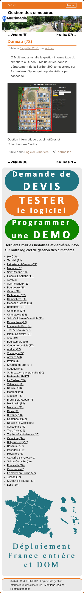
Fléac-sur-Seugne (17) (20, 275)
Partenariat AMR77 (18, 376)
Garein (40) (13, 291)
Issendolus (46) (16, 449)
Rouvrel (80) (14, 388)
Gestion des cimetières (30, 12)
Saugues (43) (15, 368)
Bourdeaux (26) (16, 287)
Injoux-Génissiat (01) (19, 333)
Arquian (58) (17, 34)
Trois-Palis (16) (16, 430)
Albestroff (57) (15, 395)
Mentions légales (54, 585)
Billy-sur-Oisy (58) (17, 442)
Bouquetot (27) (16, 306)
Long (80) (13, 484)
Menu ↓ (71, 5)
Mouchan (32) (15, 407)
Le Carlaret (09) (16, 380)
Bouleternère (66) (17, 341)
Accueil (12, 5)
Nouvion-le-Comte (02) (20, 422)
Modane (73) (14, 268)
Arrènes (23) (14, 357)
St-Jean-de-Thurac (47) (20, 480)
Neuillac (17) (66, 34)
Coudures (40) (15, 469)
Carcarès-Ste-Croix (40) (21, 457)
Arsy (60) (12, 337)
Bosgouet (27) (15, 446)
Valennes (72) (15, 384)
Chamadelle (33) (17, 314)
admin (49, 48)
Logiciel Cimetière (36, 152)
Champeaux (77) (17, 419)
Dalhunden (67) (16, 295)
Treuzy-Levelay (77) (19, 330)
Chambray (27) (16, 310)
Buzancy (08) (15, 415)
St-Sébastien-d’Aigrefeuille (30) (25, 372)
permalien (64, 152)
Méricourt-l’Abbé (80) (19, 303)
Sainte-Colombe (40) (19, 461)
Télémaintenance (20, 588)
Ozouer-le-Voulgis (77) (20, 345)
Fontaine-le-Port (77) (19, 326)
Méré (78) (13, 256)
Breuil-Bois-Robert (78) (20, 399)
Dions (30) (13, 411)
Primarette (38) (16, 465)
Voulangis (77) (15, 353)
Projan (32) (13, 361)
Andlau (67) (14, 349)
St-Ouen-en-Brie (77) (19, 364)
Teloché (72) (14, 260)
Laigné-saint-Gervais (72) (22, 264)
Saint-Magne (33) (17, 272)
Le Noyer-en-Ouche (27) (21, 473)
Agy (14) (12, 279)
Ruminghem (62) (17, 322)
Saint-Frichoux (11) (18, 283)
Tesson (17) (14, 477)
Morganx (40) (15, 391)
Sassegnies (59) (16, 426)
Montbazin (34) (16, 403)
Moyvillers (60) (15, 453)
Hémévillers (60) (16, 299)
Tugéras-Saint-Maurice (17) (23, 434)
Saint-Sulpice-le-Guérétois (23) (25, 318)
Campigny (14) (16, 438)
